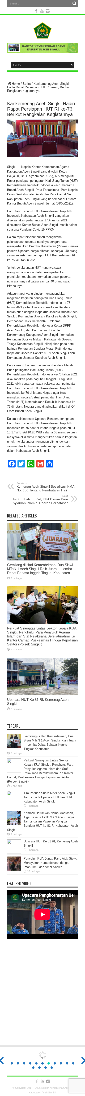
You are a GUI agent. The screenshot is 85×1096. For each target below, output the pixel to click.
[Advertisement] (42, 995)
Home (16, 83)
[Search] (74, 3)
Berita (27, 83)
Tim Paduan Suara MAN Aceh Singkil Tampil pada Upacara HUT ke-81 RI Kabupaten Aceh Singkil (49, 797)
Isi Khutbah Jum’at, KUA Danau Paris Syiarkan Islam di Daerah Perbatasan (40, 499)
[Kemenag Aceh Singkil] (42, 35)
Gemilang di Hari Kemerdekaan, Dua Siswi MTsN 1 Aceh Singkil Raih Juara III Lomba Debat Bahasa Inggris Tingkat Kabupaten (40, 569)
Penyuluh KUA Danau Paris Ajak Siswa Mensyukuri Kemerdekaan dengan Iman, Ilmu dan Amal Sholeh (50, 863)
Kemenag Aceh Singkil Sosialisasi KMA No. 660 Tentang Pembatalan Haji (45, 487)
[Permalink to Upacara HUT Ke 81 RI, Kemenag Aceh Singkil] (42, 694)
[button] (12, 1063)
